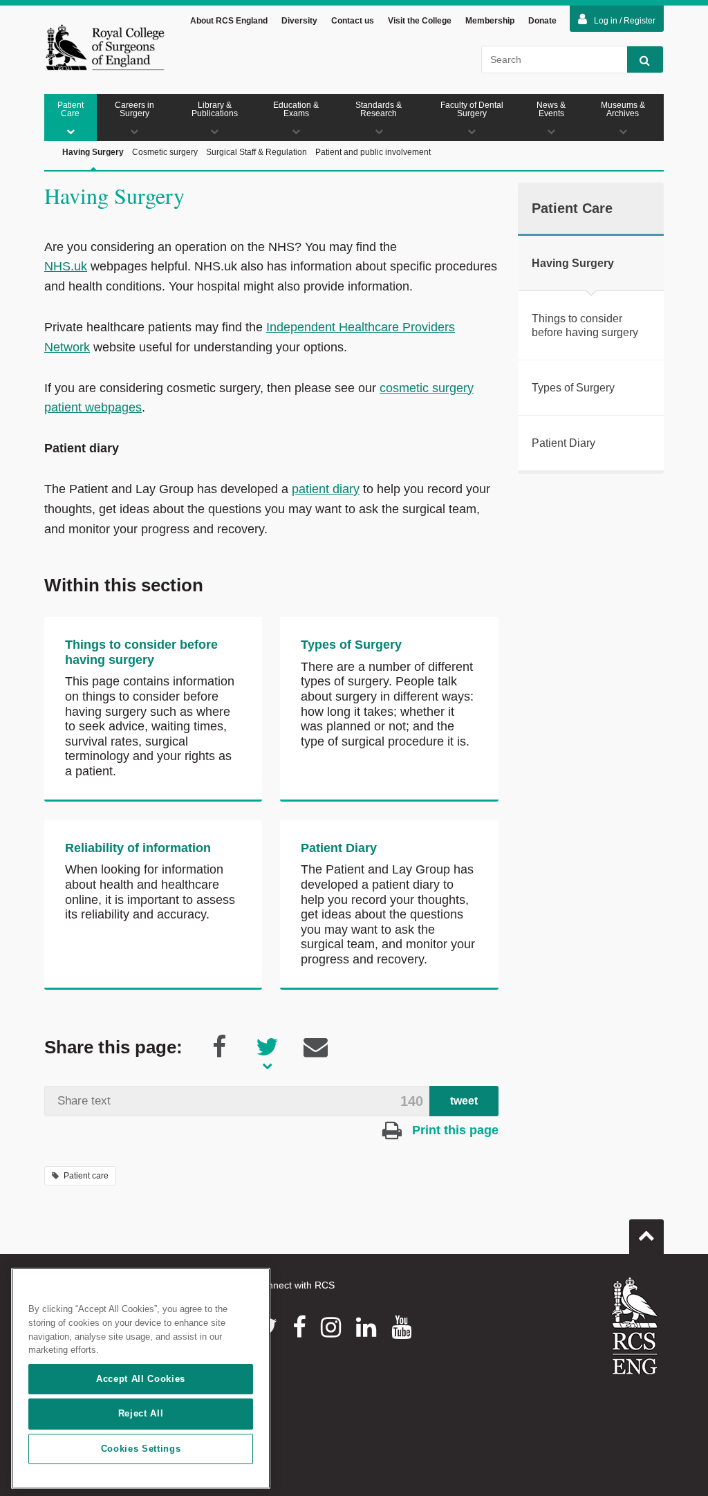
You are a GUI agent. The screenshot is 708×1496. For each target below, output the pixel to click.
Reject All (141, 1413)
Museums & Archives (623, 109)
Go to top (646, 1236)
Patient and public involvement (373, 152)
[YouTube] (401, 1327)
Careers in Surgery (134, 109)
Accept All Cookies (140, 1379)
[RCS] (635, 1325)
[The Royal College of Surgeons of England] (104, 47)
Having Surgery (93, 152)
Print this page (454, 1130)
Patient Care (70, 109)
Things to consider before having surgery (141, 652)
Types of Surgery (351, 645)
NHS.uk (65, 266)
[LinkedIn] (366, 1327)
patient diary (326, 489)
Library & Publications (215, 109)
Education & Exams (296, 109)
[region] (140, 1378)
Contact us (352, 21)
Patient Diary (339, 848)
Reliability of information (138, 848)
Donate (542, 21)
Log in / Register (624, 21)
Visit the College (419, 21)
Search (645, 59)
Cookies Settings (141, 1448)
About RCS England (229, 21)
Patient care (86, 1176)
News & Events (551, 109)
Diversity (299, 21)
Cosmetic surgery (165, 152)
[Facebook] (299, 1327)
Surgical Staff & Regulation (256, 152)
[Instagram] (331, 1327)
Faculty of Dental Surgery (471, 109)
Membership (489, 21)
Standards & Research (378, 109)
